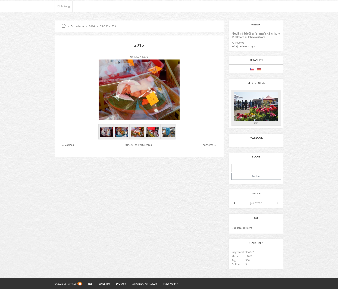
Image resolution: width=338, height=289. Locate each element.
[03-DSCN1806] (106, 132)
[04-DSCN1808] (121, 132)
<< (235, 203)
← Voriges (68, 145)
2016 (92, 26)
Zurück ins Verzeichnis (138, 145)
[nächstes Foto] (211, 89)
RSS (90, 283)
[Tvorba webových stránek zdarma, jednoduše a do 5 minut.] (79, 283)
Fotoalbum (77, 26)
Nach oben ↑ (170, 283)
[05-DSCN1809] (137, 132)
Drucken (121, 283)
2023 (256, 123)
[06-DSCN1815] (152, 132)
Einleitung (63, 6)
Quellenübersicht (241, 228)
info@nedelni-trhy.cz (243, 46)
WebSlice (104, 283)
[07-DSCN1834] (168, 132)
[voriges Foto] (67, 89)
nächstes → (210, 145)
